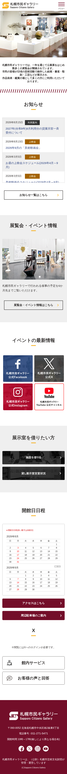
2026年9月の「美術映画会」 (23, 147)
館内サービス (33, 663)
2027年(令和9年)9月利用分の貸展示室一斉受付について (32, 130)
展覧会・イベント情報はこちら (33, 305)
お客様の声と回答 (33, 678)
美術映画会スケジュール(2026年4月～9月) (32, 182)
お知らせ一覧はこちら (33, 195)
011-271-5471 (39, 733)
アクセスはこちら (33, 603)
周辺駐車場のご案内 (33, 615)
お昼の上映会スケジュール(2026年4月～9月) (32, 165)
